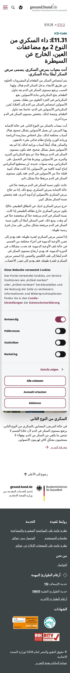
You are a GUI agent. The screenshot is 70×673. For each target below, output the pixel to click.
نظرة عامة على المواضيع (51, 530)
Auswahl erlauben (35, 392)
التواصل (62, 565)
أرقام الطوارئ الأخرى (53, 599)
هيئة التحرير (42, 663)
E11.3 (61, 25)
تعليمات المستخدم (56, 538)
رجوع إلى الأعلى (37, 474)
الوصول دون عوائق (23, 538)
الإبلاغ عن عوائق (25, 545)
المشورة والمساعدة (23, 530)
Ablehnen (35, 403)
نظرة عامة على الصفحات (51, 545)
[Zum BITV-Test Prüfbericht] (47, 637)
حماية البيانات (58, 663)
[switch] (60, 331)
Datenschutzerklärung (44, 302)
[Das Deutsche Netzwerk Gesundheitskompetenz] (26, 622)
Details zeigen (49, 369)
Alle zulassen (35, 380)
